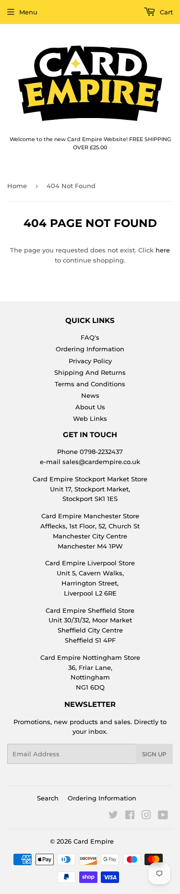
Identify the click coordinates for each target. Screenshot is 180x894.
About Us (90, 407)
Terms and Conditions (90, 384)
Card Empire (93, 841)
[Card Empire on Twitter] (113, 816)
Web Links (90, 418)
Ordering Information (90, 349)
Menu (28, 12)
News (90, 395)
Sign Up (154, 754)
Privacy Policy (90, 361)
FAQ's (90, 337)
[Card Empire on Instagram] (146, 816)
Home (17, 186)
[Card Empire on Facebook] (130, 816)
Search (48, 798)
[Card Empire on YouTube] (163, 816)
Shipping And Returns (90, 372)
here (163, 250)
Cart (165, 12)
